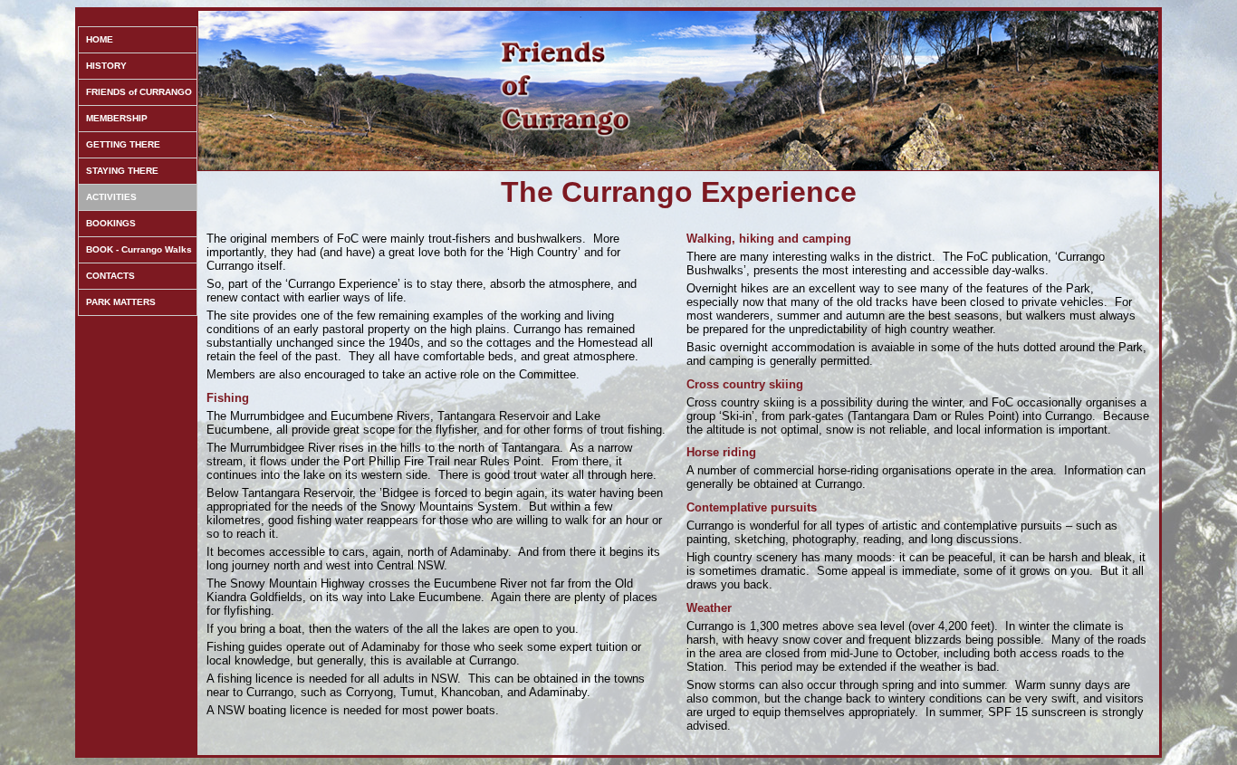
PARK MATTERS (121, 302)
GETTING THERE (123, 144)
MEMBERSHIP (117, 118)
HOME (99, 39)
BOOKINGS (111, 223)
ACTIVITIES (111, 197)
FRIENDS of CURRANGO (139, 92)
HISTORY (106, 66)
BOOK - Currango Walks (139, 249)
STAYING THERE (122, 171)
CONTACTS (110, 276)
